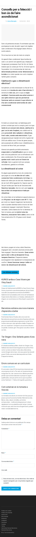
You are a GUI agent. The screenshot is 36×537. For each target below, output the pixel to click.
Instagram (4, 520)
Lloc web (4, 470)
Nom (3, 453)
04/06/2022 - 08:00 (24, 21)
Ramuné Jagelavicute (9, 286)
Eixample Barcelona (6, 530)
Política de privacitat (6, 512)
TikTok (3, 526)
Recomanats (4, 516)
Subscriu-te (4, 514)
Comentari (5, 429)
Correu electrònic (7, 461)
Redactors (4, 518)
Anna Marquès (12, 21)
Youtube (3, 524)
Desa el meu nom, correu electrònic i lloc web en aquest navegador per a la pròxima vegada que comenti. (18, 481)
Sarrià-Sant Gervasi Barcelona (9, 528)
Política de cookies (6, 510)
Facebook (4, 522)
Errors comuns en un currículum (15, 363)
